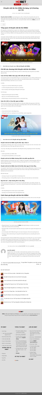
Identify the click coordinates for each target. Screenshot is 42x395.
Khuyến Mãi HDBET (22, 246)
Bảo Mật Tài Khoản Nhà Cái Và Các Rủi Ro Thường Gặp (15, 276)
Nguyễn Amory (27, 13)
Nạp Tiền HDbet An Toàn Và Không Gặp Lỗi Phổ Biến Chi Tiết (16, 294)
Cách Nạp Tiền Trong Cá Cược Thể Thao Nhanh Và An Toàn (16, 284)
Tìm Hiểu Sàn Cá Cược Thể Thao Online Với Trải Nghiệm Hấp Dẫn (17, 298)
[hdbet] (21, 1)
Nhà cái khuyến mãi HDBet (23, 66)
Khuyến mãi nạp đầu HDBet (19, 139)
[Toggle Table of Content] (3, 24)
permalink (32, 246)
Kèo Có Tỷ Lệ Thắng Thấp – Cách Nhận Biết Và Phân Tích (15, 291)
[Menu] (1, 1)
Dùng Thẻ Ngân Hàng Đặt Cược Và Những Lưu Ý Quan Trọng (16, 287)
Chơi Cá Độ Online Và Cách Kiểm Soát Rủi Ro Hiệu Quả (15, 280)
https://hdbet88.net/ (33, 315)
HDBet (33, 19)
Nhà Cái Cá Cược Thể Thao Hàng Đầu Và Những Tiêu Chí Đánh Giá (17, 302)
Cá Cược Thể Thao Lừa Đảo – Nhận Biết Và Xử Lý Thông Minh (16, 273)
